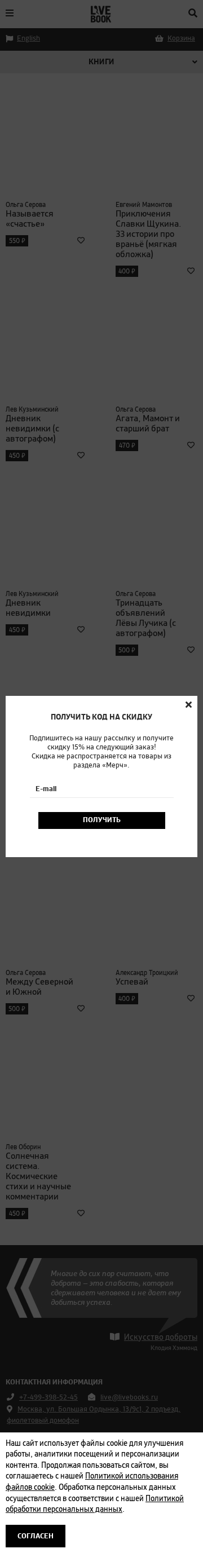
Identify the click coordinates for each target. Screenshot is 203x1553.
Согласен (35, 1536)
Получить (102, 820)
